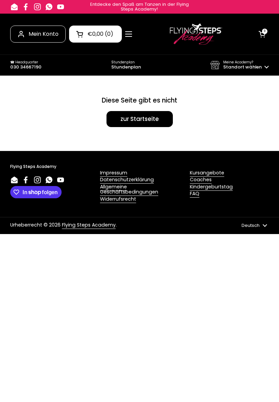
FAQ (194, 193)
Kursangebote (207, 172)
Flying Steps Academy (89, 224)
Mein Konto (44, 34)
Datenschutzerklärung (127, 179)
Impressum (113, 172)
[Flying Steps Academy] (195, 34)
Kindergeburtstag (211, 186)
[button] (239, 65)
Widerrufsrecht (118, 199)
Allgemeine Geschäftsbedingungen (129, 189)
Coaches (201, 179)
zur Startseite (139, 119)
